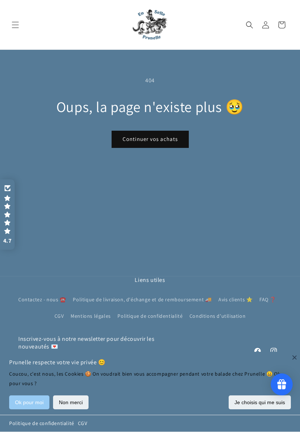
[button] (15, 25)
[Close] (294, 357)
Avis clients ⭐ (235, 299)
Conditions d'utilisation (217, 316)
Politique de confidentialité (41, 423)
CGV (82, 423)
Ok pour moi (29, 402)
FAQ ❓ (267, 299)
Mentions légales (91, 316)
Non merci (71, 402)
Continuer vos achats (150, 138)
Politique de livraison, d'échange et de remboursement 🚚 (142, 299)
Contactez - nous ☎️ (42, 299)
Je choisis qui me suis (260, 402)
